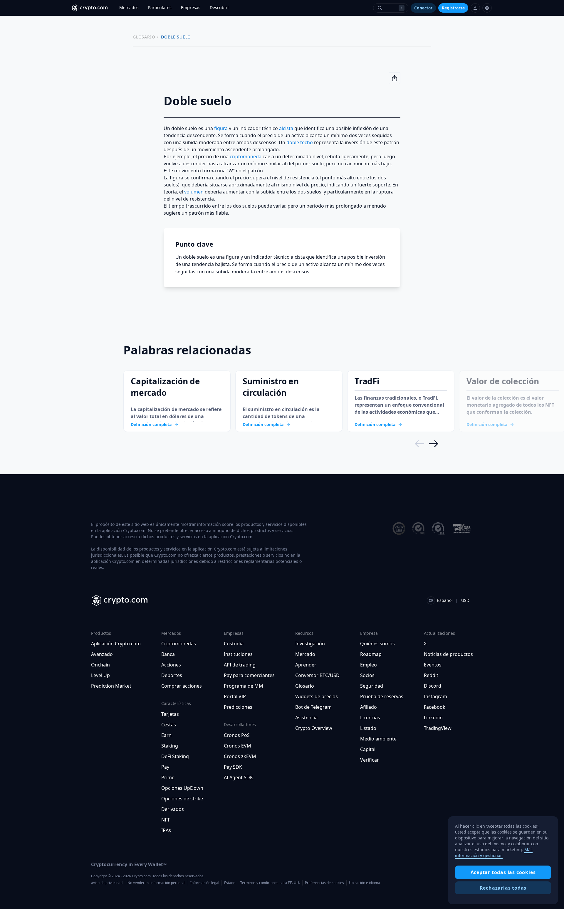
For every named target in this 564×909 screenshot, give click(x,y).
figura (221, 128)
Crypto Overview (313, 728)
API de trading (240, 665)
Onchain (100, 665)
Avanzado (102, 654)
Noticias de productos (448, 654)
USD (465, 600)
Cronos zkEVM (240, 756)
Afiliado (368, 707)
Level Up (100, 675)
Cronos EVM (237, 746)
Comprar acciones (181, 686)
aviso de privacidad (106, 882)
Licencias (370, 718)
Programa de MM (243, 686)
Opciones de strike (182, 799)
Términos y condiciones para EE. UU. (270, 882)
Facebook (434, 707)
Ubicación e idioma (364, 882)
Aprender (305, 665)
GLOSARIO (144, 37)
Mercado (305, 654)
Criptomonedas (178, 644)
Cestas (168, 725)
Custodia (234, 644)
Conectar (423, 8)
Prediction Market (111, 686)
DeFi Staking (175, 756)
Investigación (310, 644)
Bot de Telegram (313, 707)
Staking (169, 746)
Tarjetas (170, 714)
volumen (194, 191)
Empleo (368, 665)
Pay (165, 767)
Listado (368, 728)
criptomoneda (245, 156)
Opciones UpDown (182, 788)
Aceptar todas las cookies (503, 872)
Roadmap (371, 654)
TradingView (437, 728)
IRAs (166, 830)
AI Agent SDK (238, 777)
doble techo (299, 142)
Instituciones (238, 654)
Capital (367, 749)
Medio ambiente (378, 739)
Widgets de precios (316, 696)
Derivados (172, 809)
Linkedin (433, 718)
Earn (166, 735)
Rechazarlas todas (503, 888)
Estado (229, 882)
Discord (432, 686)
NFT (165, 820)
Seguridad (371, 686)
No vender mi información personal (156, 882)
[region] (503, 860)
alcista (286, 128)
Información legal (204, 882)
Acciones (171, 665)
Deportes (171, 675)
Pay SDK (233, 767)
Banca (168, 654)
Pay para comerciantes (249, 675)
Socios (367, 675)
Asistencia (306, 718)
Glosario (304, 686)
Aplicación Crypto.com (116, 644)
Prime (167, 777)
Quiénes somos (377, 644)
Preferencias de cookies (324, 883)
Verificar (369, 760)
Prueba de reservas (381, 696)
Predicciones (238, 707)
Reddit (431, 675)
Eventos (433, 665)
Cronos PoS (237, 735)
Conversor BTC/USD (317, 675)
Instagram (435, 696)
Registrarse (453, 8)
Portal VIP (235, 696)
